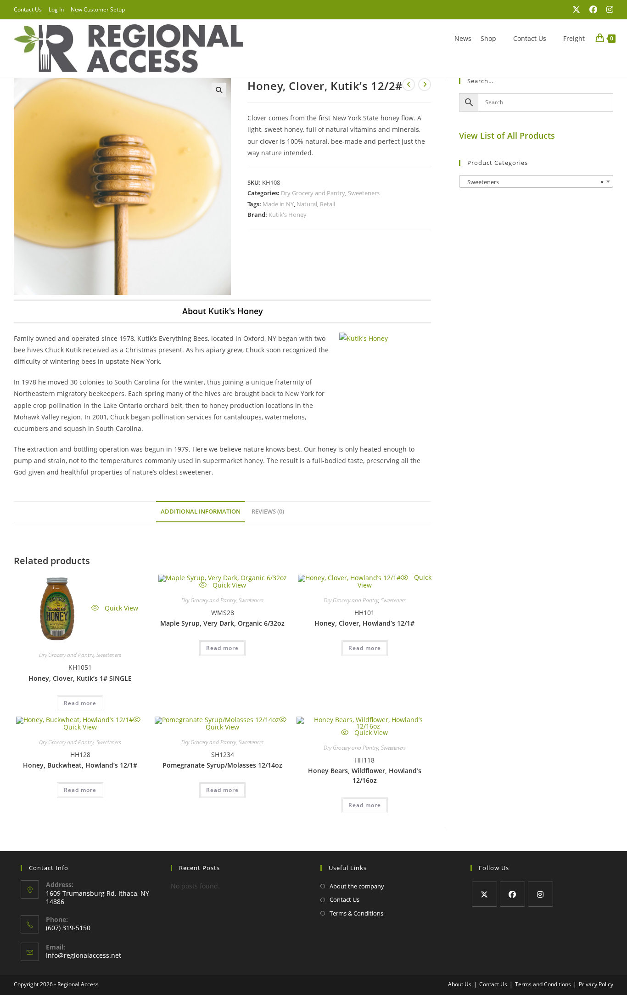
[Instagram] (540, 894)
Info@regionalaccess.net (83, 955)
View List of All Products (507, 135)
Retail (327, 204)
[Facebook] (512, 894)
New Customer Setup (98, 9)
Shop (488, 38)
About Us (459, 984)
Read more (80, 703)
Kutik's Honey (288, 214)
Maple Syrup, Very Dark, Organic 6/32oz (222, 623)
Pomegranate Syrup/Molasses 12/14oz (222, 765)
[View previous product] (408, 84)
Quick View (120, 608)
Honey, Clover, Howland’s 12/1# (364, 623)
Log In (56, 9)
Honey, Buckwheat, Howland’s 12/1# (80, 765)
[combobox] (536, 181)
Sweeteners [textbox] (533, 182)
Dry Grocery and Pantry (313, 193)
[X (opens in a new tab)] (576, 9)
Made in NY (278, 204)
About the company (357, 886)
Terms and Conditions (543, 984)
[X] (484, 894)
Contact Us (28, 9)
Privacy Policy (596, 984)
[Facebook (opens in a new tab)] (593, 9)
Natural (307, 204)
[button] (219, 90)
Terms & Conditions (356, 913)
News (462, 38)
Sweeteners (364, 193)
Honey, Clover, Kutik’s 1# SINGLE (80, 678)
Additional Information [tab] (201, 511)
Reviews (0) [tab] (268, 511)
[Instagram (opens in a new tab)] (607, 9)
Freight (574, 38)
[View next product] (424, 84)
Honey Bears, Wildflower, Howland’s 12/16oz (364, 775)
